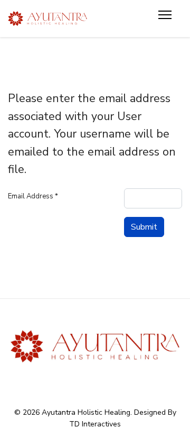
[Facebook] (75, 380)
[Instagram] (116, 380)
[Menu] (165, 18)
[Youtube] (95, 380)
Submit (144, 227)
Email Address (33, 196)
